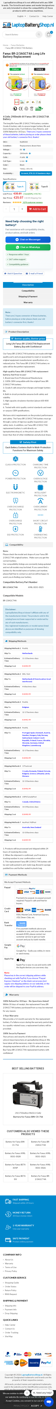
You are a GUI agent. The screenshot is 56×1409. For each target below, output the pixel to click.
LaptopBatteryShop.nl (32, 1375)
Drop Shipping (11, 1313)
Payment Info (11, 1309)
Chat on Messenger (30, 239)
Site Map (9, 1336)
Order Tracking (11, 1332)
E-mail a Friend (36, 273)
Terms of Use (10, 1267)
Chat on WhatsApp (30, 247)
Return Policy (10, 1290)
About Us (9, 1259)
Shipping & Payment (28, 296)
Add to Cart (39, 209)
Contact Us (34, 16)
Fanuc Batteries (17, 45)
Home (5, 45)
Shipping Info (10, 1306)
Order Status (10, 1286)
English (20, 16)
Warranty (28, 302)
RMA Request (11, 1294)
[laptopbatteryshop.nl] (28, 27)
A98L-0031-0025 (36, 587)
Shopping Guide (12, 1282)
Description (28, 285)
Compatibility (28, 291)
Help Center (48, 16)
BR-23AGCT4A (10, 600)
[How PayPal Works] (40, 1363)
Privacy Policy (11, 1271)
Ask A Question (14, 273)
